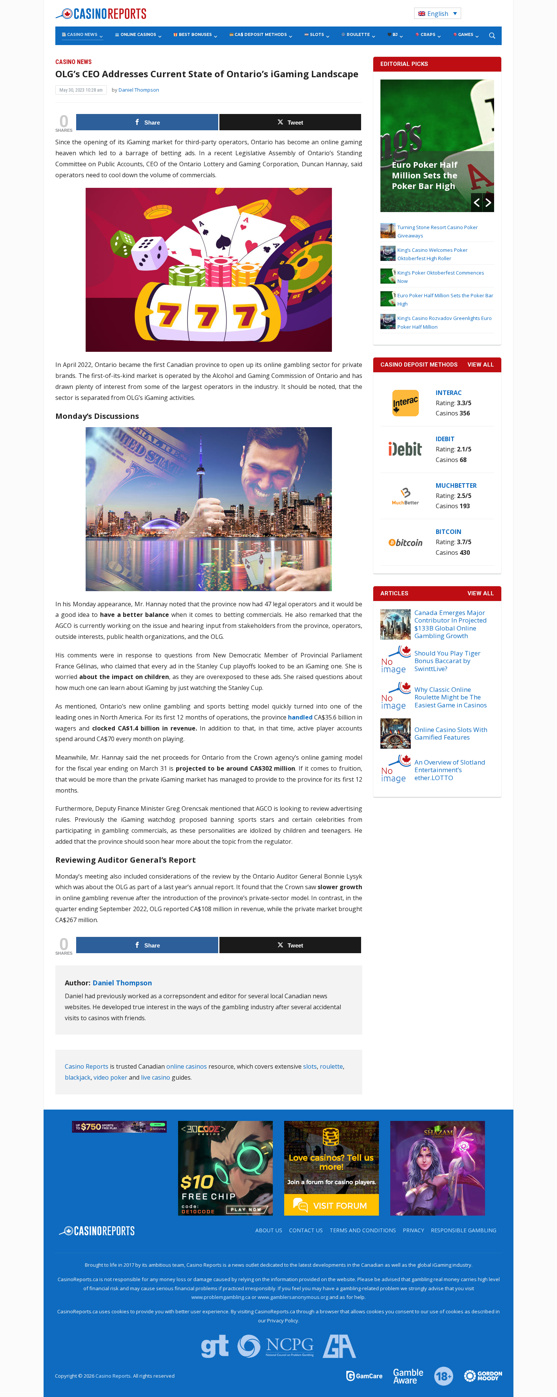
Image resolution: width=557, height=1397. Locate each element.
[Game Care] (364, 1375)
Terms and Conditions (363, 1230)
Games (465, 34)
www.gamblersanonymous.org (293, 1297)
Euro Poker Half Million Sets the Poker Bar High (425, 175)
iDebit (445, 439)
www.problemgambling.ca (220, 1297)
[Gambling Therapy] (478, 1375)
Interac (449, 393)
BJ (394, 34)
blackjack (78, 1077)
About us (268, 1230)
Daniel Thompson (139, 89)
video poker (110, 1077)
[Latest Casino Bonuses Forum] (331, 1167)
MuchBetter (456, 485)
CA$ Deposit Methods (260, 34)
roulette (331, 1066)
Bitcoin (449, 532)
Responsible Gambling (463, 1230)
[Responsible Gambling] (439, 1375)
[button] (476, 202)
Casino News (81, 34)
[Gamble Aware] (403, 1375)
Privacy (413, 1230)
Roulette (358, 34)
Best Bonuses (195, 34)
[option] (437, 146)
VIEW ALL (481, 364)
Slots (316, 34)
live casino (155, 1077)
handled (300, 717)
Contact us (306, 1230)
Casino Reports (86, 1066)
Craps (427, 34)
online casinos (186, 1066)
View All (481, 593)
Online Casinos (137, 34)
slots (310, 1066)
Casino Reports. (114, 1375)
